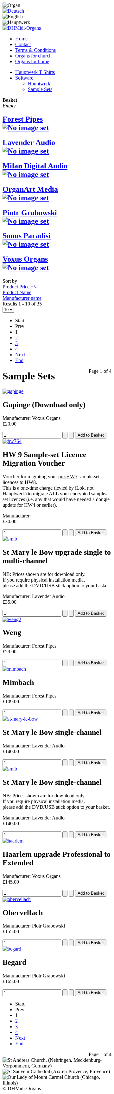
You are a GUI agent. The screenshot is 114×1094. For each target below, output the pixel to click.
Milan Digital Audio (35, 166)
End (19, 360)
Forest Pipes (23, 119)
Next (20, 354)
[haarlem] (13, 840)
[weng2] (12, 619)
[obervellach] (17, 899)
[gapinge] (13, 391)
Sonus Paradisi (27, 236)
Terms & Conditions (35, 50)
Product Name (17, 292)
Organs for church (33, 55)
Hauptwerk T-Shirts (35, 72)
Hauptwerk (39, 83)
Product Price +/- (19, 286)
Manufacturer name (22, 298)
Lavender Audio (29, 142)
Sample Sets (40, 89)
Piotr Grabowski (30, 213)
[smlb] (10, 538)
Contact (23, 44)
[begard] (12, 949)
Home (21, 38)
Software (24, 78)
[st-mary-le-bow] (20, 719)
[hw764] (12, 441)
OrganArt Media (30, 189)
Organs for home (32, 61)
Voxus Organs (25, 259)
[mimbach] (14, 669)
